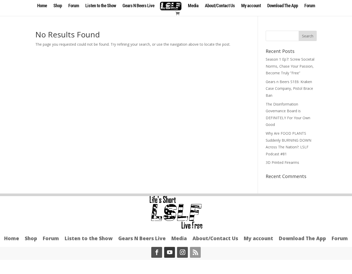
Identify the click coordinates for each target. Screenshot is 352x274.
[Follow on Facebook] (156, 252)
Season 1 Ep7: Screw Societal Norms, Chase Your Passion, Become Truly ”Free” (290, 66)
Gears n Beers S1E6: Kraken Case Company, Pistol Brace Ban (289, 88)
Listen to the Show (100, 6)
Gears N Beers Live (138, 6)
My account (251, 6)
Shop (57, 6)
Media (193, 6)
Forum (73, 6)
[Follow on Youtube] (169, 252)
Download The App (282, 6)
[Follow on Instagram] (182, 252)
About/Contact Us (220, 6)
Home (42, 6)
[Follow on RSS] (195, 252)
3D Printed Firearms (282, 162)
